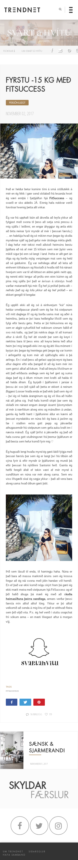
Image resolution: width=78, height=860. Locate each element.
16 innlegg (36, 714)
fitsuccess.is (12, 691)
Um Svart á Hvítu (31, 50)
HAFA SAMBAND (14, 854)
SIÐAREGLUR (37, 851)
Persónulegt (17, 102)
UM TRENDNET (13, 851)
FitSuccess (56, 198)
